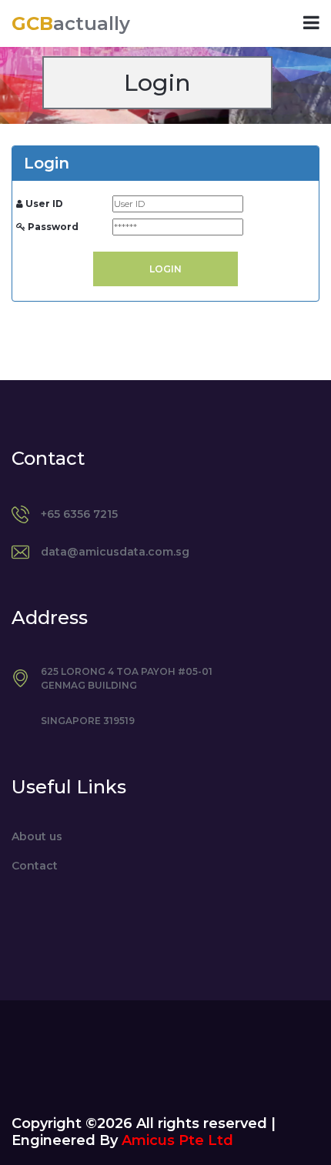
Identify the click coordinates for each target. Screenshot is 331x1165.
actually (71, 23)
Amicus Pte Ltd (177, 1140)
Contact (35, 866)
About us (37, 836)
